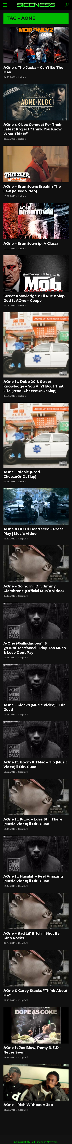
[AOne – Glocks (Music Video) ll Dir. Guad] (36, 682)
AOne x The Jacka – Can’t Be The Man (33, 70)
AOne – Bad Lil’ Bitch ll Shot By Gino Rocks (31, 935)
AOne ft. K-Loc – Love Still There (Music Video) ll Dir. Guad (32, 821)
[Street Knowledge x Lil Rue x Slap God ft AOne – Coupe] (36, 273)
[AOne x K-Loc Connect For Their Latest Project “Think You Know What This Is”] (36, 102)
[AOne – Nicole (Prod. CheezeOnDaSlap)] (36, 435)
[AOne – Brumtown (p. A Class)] (36, 221)
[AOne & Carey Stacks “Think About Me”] (36, 968)
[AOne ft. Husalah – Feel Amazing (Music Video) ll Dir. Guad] (36, 854)
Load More (36, 1119)
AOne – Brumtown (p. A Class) (30, 243)
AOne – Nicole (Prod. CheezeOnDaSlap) (22, 474)
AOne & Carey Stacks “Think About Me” (35, 993)
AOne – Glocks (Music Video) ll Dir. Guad (34, 707)
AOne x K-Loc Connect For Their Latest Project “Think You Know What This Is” (32, 129)
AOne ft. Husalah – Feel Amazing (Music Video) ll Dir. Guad (33, 878)
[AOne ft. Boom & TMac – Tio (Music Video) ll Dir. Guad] (36, 739)
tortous (22, 77)
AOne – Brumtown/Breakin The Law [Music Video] (32, 188)
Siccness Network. (47, 1141)
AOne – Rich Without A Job (28, 1105)
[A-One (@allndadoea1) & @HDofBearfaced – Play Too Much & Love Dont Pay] (36, 621)
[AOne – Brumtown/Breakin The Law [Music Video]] (36, 164)
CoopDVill (23, 538)
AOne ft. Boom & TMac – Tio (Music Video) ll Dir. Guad (35, 764)
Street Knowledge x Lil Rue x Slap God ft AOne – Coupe (34, 298)
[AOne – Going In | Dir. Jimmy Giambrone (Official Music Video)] (36, 563)
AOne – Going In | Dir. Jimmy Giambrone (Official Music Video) (33, 588)
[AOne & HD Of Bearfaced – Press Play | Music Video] (36, 506)
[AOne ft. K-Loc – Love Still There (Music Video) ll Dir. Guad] (36, 797)
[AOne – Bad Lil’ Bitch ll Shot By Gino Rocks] (36, 911)
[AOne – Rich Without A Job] (36, 1082)
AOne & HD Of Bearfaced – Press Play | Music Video (33, 531)
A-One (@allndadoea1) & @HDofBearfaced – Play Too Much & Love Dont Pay (34, 648)
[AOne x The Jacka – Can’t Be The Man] (36, 45)
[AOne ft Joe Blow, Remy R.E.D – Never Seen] (36, 1025)
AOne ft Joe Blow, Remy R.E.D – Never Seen (32, 1050)
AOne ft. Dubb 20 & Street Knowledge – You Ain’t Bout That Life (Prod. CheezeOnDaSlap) (33, 386)
